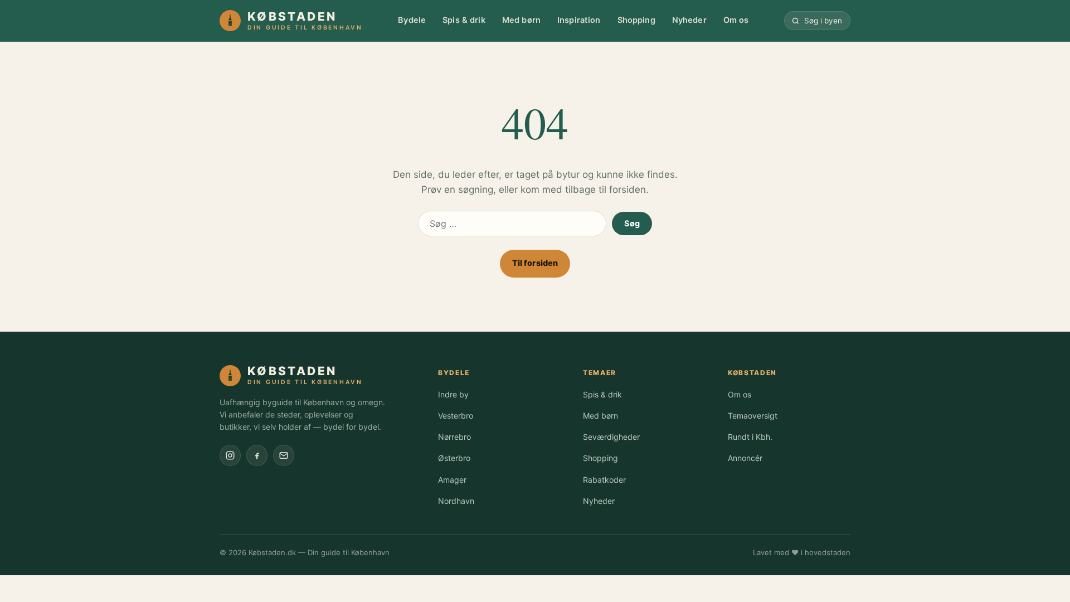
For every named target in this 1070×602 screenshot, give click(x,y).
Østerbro (454, 458)
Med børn (521, 20)
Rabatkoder (604, 479)
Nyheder (689, 20)
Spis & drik (463, 20)
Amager (452, 479)
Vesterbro (455, 415)
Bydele (412, 20)
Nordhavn (456, 501)
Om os (736, 20)
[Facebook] (257, 455)
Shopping (636, 20)
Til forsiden (535, 263)
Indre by (453, 394)
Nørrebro (454, 436)
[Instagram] (230, 455)
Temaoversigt (752, 415)
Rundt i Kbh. (750, 436)
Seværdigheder (611, 436)
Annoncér (745, 458)
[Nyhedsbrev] (283, 455)
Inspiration (579, 20)
